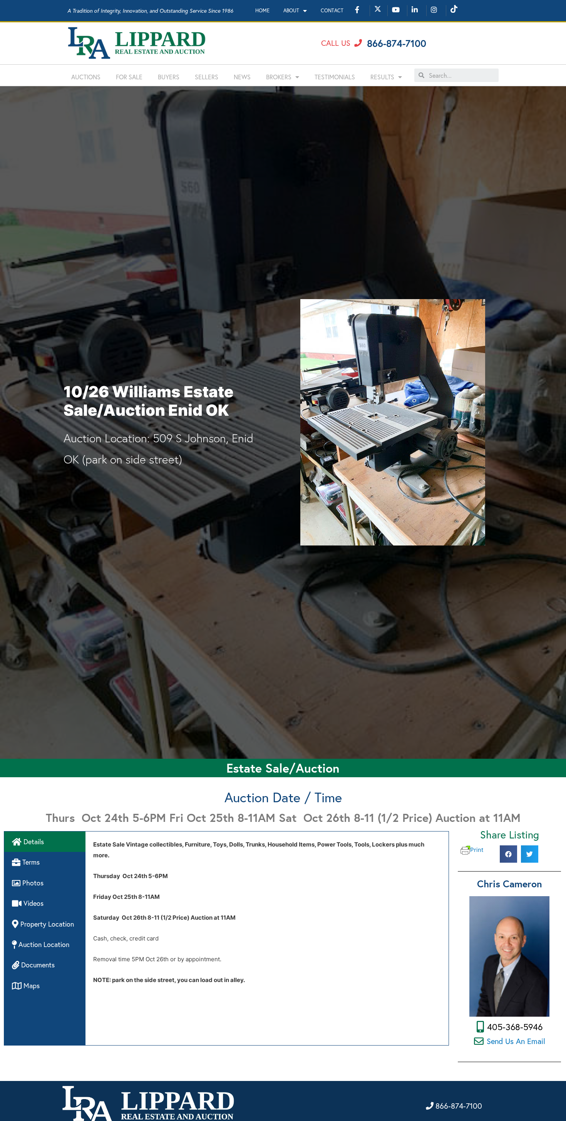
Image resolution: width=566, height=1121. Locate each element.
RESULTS (382, 77)
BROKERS (278, 77)
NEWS (242, 77)
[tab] (44, 842)
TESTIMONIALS (335, 77)
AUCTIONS (85, 77)
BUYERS (168, 77)
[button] (341, 43)
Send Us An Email (516, 1041)
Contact (332, 10)
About (291, 10)
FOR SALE (129, 77)
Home (262, 10)
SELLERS (206, 77)
